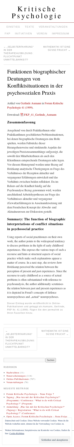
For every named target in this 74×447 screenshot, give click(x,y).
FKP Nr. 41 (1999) (17, 310)
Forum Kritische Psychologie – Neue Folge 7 (30, 393)
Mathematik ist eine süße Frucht (55, 332)
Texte (29, 26)
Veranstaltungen (53, 26)
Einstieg (13, 26)
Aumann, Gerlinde (53, 306)
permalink (53, 310)
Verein (42, 33)
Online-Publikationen (17, 378)
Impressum (60, 33)
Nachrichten (12, 372)
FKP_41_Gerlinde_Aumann (40, 114)
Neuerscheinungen (16, 375)
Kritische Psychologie (37, 12)
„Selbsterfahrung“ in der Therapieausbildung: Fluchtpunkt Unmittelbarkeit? (19, 53)
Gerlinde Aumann (31, 103)
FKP (7, 33)
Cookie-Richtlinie (16, 433)
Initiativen (23, 33)
